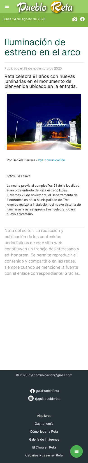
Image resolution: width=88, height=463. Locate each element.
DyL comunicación (51, 160)
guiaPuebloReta (44, 390)
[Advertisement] (44, 320)
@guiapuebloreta (47, 398)
